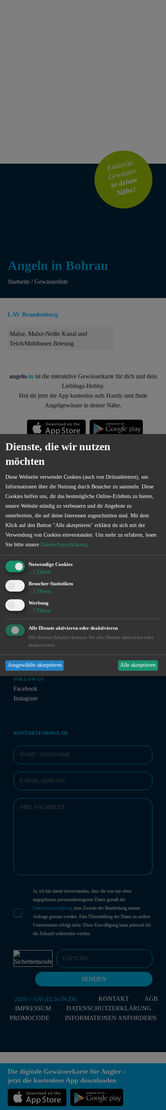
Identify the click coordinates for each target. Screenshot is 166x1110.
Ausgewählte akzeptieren (35, 665)
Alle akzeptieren (138, 665)
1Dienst (40, 572)
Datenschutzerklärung (64, 545)
